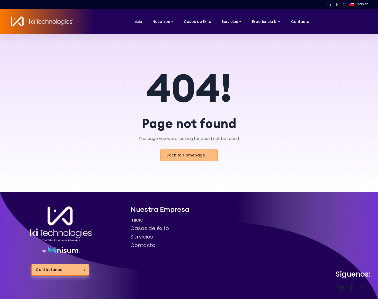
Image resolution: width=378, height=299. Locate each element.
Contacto (300, 21)
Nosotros (161, 21)
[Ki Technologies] (41, 21)
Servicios (230, 21)
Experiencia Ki (264, 21)
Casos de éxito (149, 228)
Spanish (361, 4)
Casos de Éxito (197, 21)
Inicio (137, 21)
